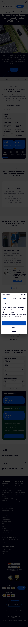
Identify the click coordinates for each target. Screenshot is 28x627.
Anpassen (13, 327)
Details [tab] (14, 298)
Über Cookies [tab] (22, 298)
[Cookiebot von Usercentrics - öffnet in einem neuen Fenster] (20, 295)
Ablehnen (14, 331)
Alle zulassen (14, 323)
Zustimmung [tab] (5, 298)
